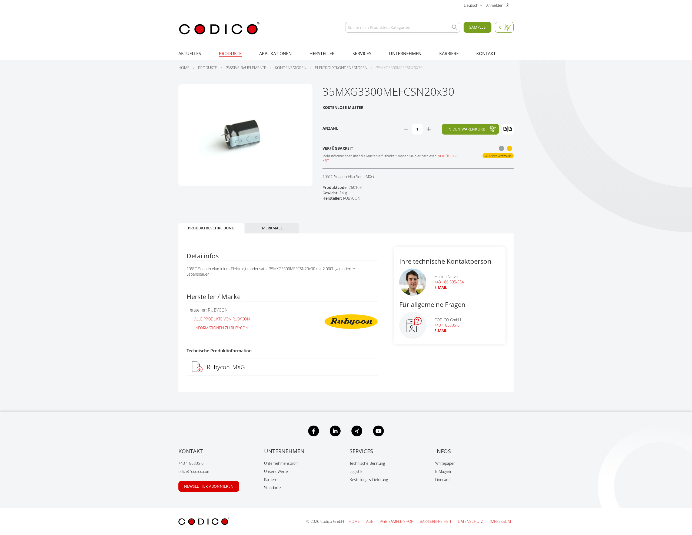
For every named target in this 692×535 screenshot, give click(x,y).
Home (355, 521)
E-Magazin (443, 471)
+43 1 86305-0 (447, 325)
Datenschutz (471, 521)
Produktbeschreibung (211, 227)
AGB (370, 521)
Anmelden (495, 5)
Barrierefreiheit (436, 521)
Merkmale (272, 227)
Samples (477, 27)
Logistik (356, 471)
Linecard (442, 479)
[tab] (211, 228)
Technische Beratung (367, 463)
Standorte (272, 487)
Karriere (270, 479)
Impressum (500, 521)
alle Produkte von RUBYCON (222, 319)
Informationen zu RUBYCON (221, 327)
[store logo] (219, 28)
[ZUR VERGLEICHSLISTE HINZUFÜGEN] (508, 129)
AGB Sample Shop (397, 521)
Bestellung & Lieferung (369, 479)
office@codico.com (194, 471)
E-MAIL (440, 287)
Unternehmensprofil (281, 463)
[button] (473, 6)
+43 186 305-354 (449, 282)
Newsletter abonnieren (209, 486)
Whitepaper (445, 463)
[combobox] (402, 27)
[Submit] (453, 27)
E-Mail (440, 330)
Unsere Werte (276, 471)
